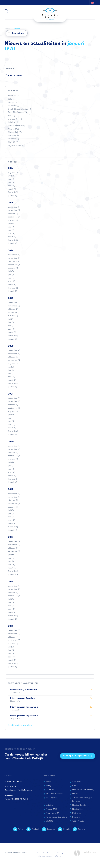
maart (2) (12, 660)
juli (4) (11, 415)
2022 (11, 346)
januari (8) (12, 291)
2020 (11, 442)
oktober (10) (13, 262)
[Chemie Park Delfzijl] (50, 12)
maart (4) (12, 476)
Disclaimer (50, 853)
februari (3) (13, 616)
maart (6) (12, 237)
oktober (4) (13, 405)
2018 (10, 537)
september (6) (14, 551)
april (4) (11, 186)
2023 (10, 298)
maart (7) (12, 332)
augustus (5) (13, 173)
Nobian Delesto (16, 126)
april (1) (11, 657)
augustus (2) (13, 507)
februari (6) (13, 571)
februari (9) (13, 192)
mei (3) (11, 654)
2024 (11, 251)
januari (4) (12, 387)
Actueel (17, 28)
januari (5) (12, 196)
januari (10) (13, 575)
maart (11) (12, 189)
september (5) (14, 265)
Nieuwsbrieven (14, 75)
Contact (40, 853)
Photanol (13, 139)
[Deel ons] (93, 7)
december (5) (14, 207)
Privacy (60, 853)
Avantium (13, 96)
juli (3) (11, 176)
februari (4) (13, 384)
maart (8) (12, 380)
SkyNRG (13, 142)
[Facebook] (75, 7)
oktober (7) (13, 214)
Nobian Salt (15, 132)
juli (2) (11, 463)
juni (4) (11, 370)
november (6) (14, 354)
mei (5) (11, 421)
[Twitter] (69, 7)
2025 (10, 203)
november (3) (14, 401)
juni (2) (11, 514)
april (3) (11, 281)
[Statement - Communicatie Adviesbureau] (76, 853)
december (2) (14, 630)
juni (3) (11, 603)
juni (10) (11, 179)
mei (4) (11, 374)
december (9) (14, 398)
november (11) (14, 210)
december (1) (14, 541)
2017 (10, 582)
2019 (10, 489)
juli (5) (11, 271)
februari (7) (13, 240)
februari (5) (13, 288)
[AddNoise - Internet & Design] (89, 854)
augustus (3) (13, 220)
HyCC (12, 116)
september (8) (14, 596)
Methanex (76, 813)
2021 (10, 394)
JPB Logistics (15, 119)
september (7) (14, 217)
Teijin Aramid (15, 146)
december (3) (14, 303)
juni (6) (11, 275)
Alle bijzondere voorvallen (20, 725)
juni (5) (11, 558)
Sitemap (58, 856)
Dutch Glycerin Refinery (20, 109)
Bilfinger (13, 99)
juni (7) (11, 466)
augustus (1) (13, 268)
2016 (10, 626)
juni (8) (11, 227)
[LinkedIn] (87, 7)
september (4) (14, 360)
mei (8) (11, 183)
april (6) (11, 473)
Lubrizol (13, 122)
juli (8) (11, 555)
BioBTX (12, 103)
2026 (11, 168)
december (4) (14, 350)
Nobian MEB (15, 129)
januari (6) (12, 243)
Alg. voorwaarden (45, 856)
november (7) (14, 306)
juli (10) (11, 224)
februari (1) (12, 479)
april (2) (11, 425)
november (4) (14, 449)
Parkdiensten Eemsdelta (56, 817)
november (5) (14, 258)
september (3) (14, 408)
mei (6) (11, 278)
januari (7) (12, 435)
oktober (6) (13, 357)
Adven (49, 782)
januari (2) (12, 619)
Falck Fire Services (17, 112)
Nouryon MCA (16, 136)
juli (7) (11, 319)
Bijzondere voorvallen (23, 683)
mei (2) (11, 469)
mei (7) (11, 230)
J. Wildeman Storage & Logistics (82, 799)
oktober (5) (13, 309)
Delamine (13, 106)
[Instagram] (81, 7)
